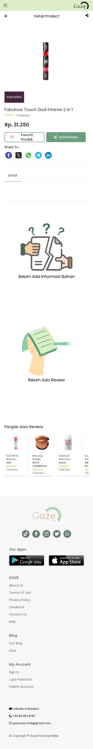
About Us (16, 585)
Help (12, 621)
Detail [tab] (12, 175)
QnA (12, 650)
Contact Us (18, 614)
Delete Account (21, 686)
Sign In (14, 672)
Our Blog (15, 643)
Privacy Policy (19, 600)
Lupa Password (20, 679)
